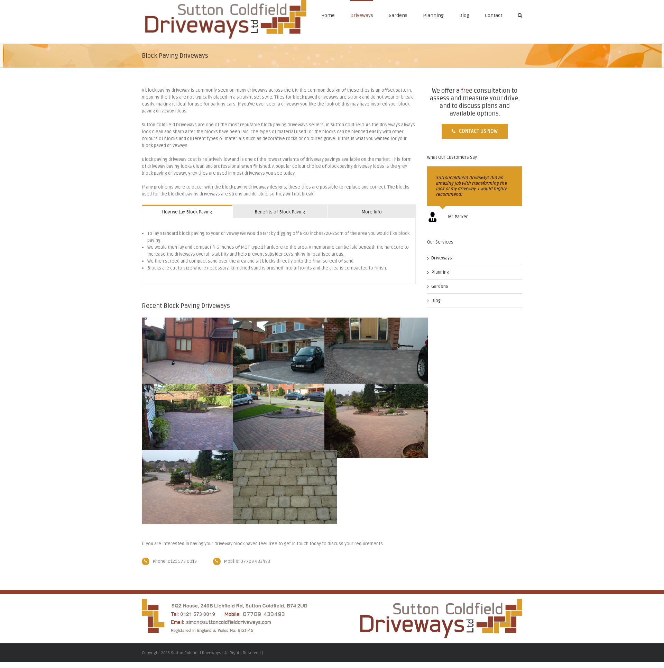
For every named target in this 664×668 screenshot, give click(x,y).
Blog (464, 15)
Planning (433, 15)
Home (328, 15)
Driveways (361, 15)
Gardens (398, 15)
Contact (493, 15)
